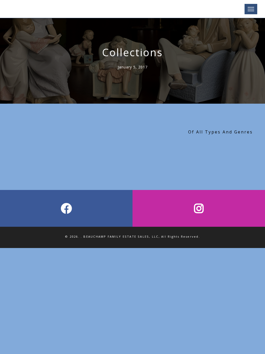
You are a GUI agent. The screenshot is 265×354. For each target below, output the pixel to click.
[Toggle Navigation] (251, 9)
